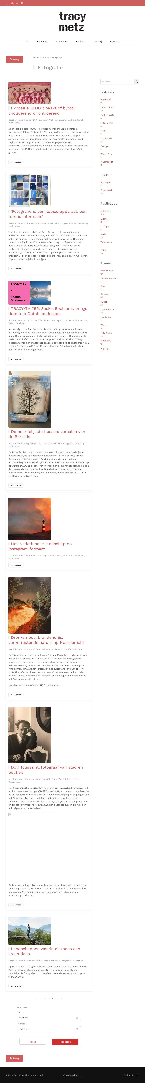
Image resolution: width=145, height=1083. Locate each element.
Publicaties (62, 41)
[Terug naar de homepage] (72, 22)
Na (18, 1012)
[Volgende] (61, 998)
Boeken (80, 41)
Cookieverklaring (72, 1075)
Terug (16, 59)
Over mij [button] (97, 41)
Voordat (21, 1023)
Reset (32, 1041)
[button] (137, 1075)
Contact (114, 41)
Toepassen (65, 1041)
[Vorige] (37, 998)
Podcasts (42, 41)
